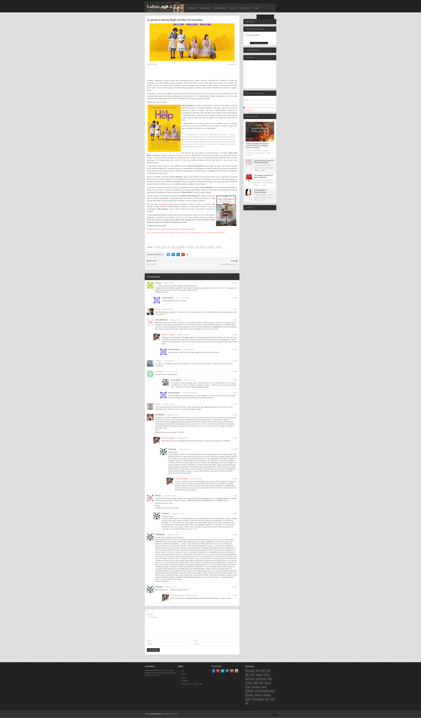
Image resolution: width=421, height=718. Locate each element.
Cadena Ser (178, 160)
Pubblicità (176, 2)
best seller (157, 247)
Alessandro (159, 371)
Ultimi (268, 153)
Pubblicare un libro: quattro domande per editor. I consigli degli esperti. (171, 229)
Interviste (244, 8)
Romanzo (202, 247)
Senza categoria (260, 153)
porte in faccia (190, 247)
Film (261, 683)
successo (218, 247)
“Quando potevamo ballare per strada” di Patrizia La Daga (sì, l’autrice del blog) (257, 146)
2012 (258, 671)
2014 (268, 671)
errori (168, 247)
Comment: (150, 614)
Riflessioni (192, 8)
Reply (235, 283)
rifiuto (196, 247)
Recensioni (204, 8)
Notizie (264, 687)
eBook (256, 683)
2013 (263, 671)
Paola (157, 309)
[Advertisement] (192, 74)
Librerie (248, 687)
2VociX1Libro (220, 8)
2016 (252, 675)
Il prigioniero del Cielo (183, 155)
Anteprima (259, 675)
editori (163, 247)
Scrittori (248, 699)
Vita (233, 8)
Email (246, 99)
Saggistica (267, 695)
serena (157, 404)
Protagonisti (249, 691)
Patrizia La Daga (168, 335)
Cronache (248, 683)
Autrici (266, 150)
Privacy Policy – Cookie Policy (192, 684)
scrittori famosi (210, 247)
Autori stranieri (261, 195)
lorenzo (158, 361)
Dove (163, 2)
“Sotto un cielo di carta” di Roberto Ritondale (264, 161)
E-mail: (195, 640)
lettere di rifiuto (181, 247)
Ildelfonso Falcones (197, 123)
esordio (173, 247)
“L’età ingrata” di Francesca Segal (260, 191)
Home (147, 2)
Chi (152, 2)
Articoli (250, 150)
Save (190, 254)
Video (256, 8)
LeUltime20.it (155, 714)
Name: (149, 640)
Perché (156, 2)
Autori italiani (258, 150)
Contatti (169, 2)
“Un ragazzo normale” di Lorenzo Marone (263, 176)
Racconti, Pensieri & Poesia (264, 691)
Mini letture (256, 687)
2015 (247, 675)
